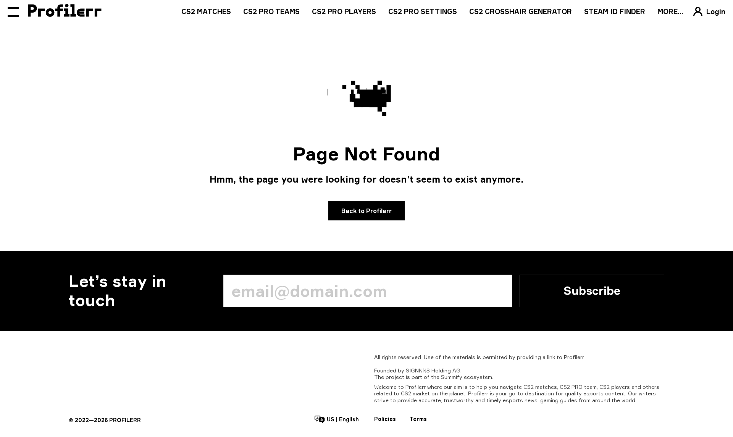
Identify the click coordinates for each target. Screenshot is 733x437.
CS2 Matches (206, 11)
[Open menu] (13, 11)
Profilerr (574, 357)
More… (670, 11)
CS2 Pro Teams (271, 11)
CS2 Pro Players (344, 11)
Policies (385, 419)
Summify (451, 377)
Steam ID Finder (614, 11)
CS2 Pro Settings (422, 11)
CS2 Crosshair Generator (520, 11)
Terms (418, 419)
